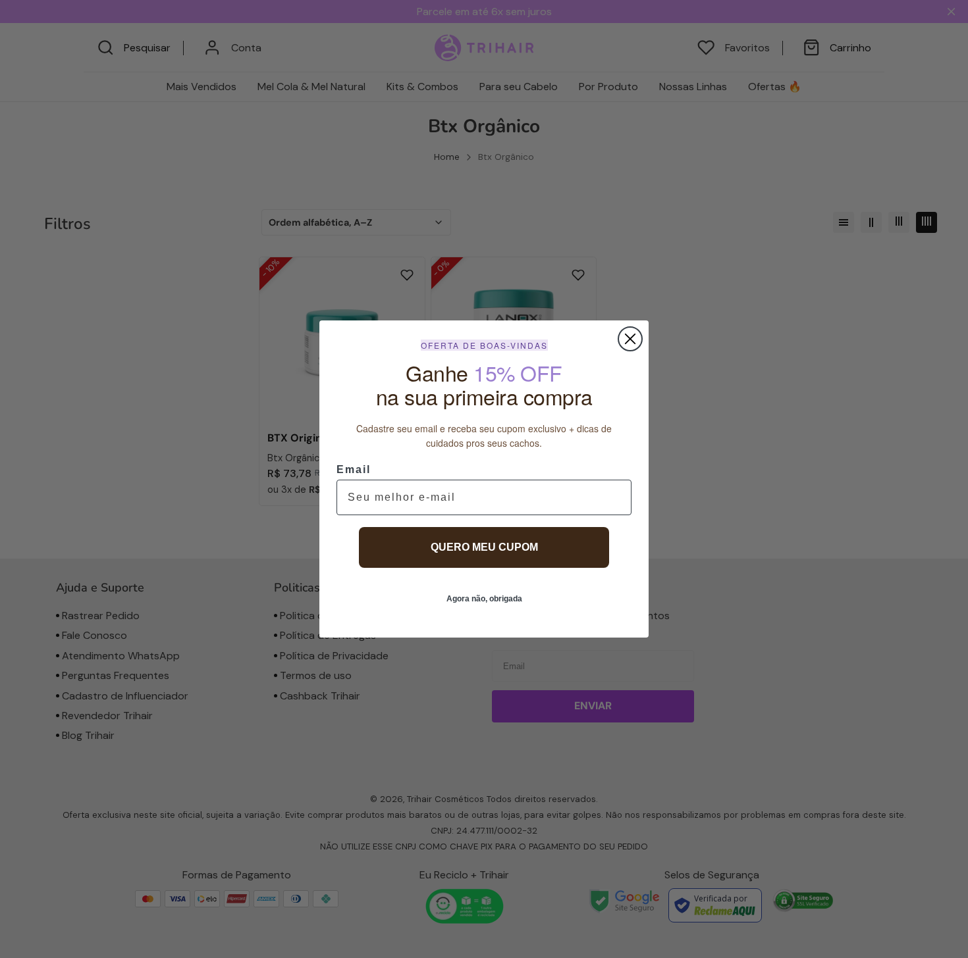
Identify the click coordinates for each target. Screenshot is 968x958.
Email (353, 469)
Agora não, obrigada (484, 598)
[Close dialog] (630, 339)
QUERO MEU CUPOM (484, 547)
